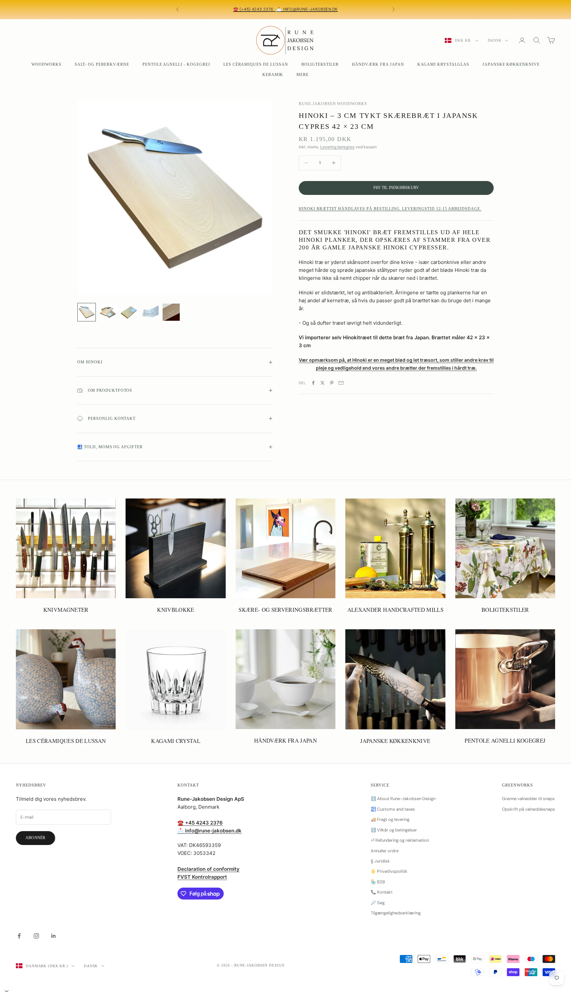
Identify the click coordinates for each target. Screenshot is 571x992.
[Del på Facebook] (313, 383)
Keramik (273, 74)
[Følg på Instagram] (36, 936)
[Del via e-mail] (341, 383)
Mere (302, 74)
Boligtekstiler (320, 64)
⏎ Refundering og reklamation (400, 840)
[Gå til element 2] (107, 312)
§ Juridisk (380, 861)
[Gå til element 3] (129, 312)
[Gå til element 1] (86, 312)
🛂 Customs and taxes (393, 809)
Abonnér (35, 837)
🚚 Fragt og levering (390, 819)
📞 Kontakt (382, 892)
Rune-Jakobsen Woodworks (333, 103)
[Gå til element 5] (171, 312)
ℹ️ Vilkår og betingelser (394, 830)
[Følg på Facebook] (19, 936)
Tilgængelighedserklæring (396, 913)
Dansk (495, 40)
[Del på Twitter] (322, 383)
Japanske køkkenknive (511, 64)
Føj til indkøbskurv (396, 187)
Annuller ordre (385, 851)
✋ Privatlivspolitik (389, 871)
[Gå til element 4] (150, 312)
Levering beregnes (337, 147)
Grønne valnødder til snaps (528, 798)
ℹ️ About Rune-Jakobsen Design (403, 798)
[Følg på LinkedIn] (53, 936)
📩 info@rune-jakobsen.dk (307, 9)
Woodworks (46, 64)
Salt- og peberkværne (102, 64)
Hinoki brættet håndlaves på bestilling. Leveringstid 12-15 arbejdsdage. (390, 209)
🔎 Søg (378, 902)
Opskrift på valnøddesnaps (528, 809)
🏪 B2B (378, 882)
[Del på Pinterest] (331, 383)
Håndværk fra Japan (378, 64)
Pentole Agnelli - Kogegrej (176, 64)
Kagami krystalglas (443, 64)
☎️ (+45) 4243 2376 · (254, 9)
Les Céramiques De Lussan (255, 64)
